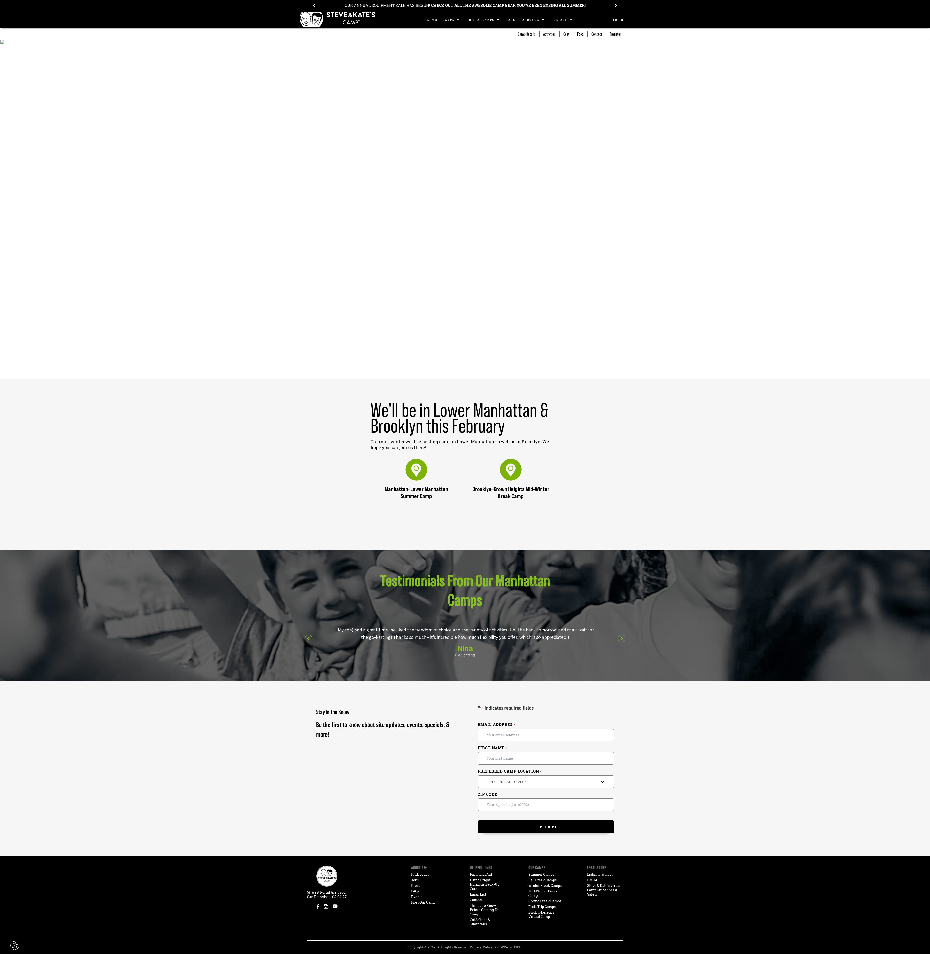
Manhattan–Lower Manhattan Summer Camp (416, 492)
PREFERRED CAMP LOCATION (510, 771)
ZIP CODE (487, 794)
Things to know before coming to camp (484, 909)
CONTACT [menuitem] (559, 20)
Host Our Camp (423, 902)
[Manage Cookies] (15, 945)
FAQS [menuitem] (511, 20)
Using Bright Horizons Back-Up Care (484, 884)
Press (415, 885)
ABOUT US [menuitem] (530, 20)
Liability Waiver (600, 874)
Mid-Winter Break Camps (543, 893)
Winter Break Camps (545, 885)
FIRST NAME (492, 748)
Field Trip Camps (542, 906)
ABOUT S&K (419, 867)
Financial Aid (481, 874)
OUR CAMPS (537, 867)
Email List (478, 894)
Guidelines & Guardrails (480, 921)
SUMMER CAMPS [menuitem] (441, 20)
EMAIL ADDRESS (496, 724)
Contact (596, 34)
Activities (549, 34)
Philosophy (420, 874)
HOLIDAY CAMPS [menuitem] (480, 20)
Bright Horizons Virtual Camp (541, 914)
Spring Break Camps (544, 901)
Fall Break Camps (542, 880)
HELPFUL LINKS (481, 867)
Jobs (415, 880)
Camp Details (526, 34)
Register (615, 34)
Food (580, 34)
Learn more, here (549, 5)
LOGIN (618, 20)
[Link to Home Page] (338, 19)
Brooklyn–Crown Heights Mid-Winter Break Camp (510, 492)
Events (416, 896)
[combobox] (546, 781)
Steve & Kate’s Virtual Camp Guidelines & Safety (604, 890)
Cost (566, 34)
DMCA (592, 880)
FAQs (415, 891)
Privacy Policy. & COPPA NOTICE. (496, 947)
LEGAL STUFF (596, 867)
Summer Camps (541, 874)
